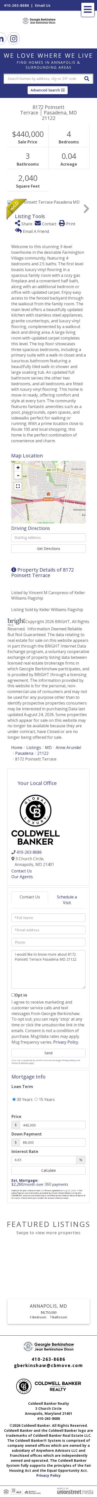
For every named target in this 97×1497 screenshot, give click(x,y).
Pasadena (24, 753)
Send (48, 1053)
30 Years (24, 1099)
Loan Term (22, 1086)
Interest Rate (24, 1151)
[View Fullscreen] (18, 486)
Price (16, 1116)
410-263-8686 (16, 5)
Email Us (42, 5)
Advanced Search (45, 90)
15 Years (46, 1099)
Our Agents (22, 876)
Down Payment (26, 1134)
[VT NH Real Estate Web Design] (75, 1490)
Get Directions (48, 548)
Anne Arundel (68, 747)
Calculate (48, 1170)
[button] (87, 78)
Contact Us (21, 871)
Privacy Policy (65, 1042)
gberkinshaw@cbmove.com (48, 1365)
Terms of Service (19, 1063)
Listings (33, 747)
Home (16, 747)
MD (48, 747)
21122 (42, 753)
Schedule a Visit (67, 899)
